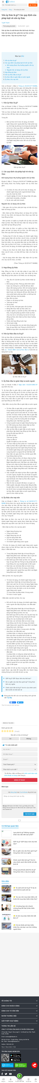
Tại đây (9, 698)
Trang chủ (4, 9)
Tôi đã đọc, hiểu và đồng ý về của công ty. (20, 774)
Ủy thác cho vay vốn (11, 79)
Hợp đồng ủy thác (11, 72)
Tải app (34, 5)
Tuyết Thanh (6, 23)
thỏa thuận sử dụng (11, 775)
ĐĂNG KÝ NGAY (19, 780)
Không (28, 739)
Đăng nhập (14, 792)
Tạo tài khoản (24, 792)
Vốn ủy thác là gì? (11, 60)
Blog (10, 9)
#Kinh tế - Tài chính (8, 723)
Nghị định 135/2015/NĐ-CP (28, 385)
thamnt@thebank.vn (13, 1041)
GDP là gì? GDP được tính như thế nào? (18, 678)
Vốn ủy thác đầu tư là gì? (13, 75)
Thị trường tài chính (9, 26)
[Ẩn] (22, 56)
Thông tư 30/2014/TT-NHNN (27, 86)
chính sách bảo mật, (30, 773)
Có (10, 739)
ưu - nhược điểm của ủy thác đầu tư (17, 350)
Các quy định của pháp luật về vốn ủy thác (19, 63)
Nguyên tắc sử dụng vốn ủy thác (17, 70)
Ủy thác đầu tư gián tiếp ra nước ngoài (17, 77)
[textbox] (15, 5)
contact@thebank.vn (11, 1036)
